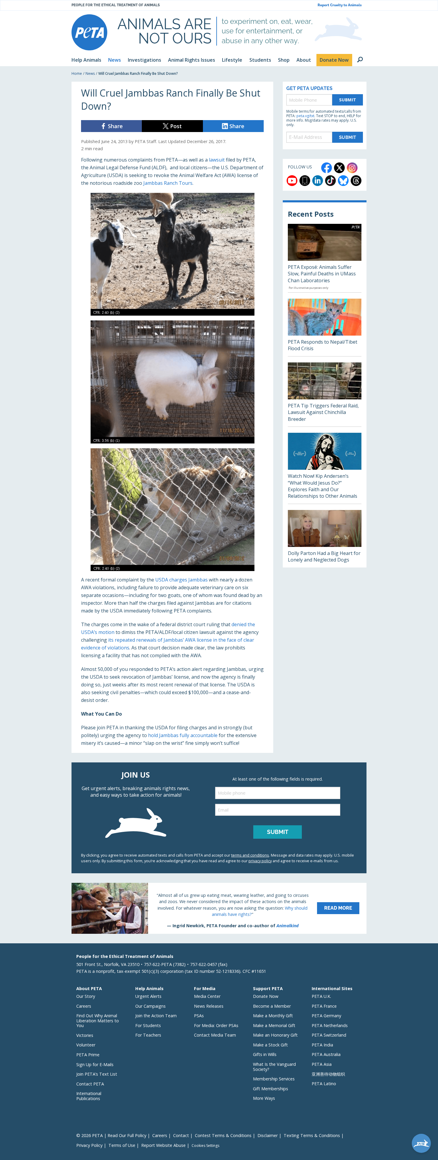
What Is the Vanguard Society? (274, 1066)
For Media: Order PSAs (216, 1025)
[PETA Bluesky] (343, 180)
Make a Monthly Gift (273, 1015)
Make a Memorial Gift (274, 1025)
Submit (347, 100)
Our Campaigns (150, 1006)
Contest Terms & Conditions (223, 1135)
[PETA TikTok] (330, 180)
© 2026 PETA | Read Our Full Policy (111, 1135)
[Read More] (219, 908)
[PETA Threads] (356, 180)
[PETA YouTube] (292, 180)
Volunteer (85, 1045)
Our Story (85, 996)
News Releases (208, 1006)
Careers (83, 1006)
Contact (181, 1135)
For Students (148, 1025)
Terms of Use (121, 1145)
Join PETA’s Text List (96, 1074)
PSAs (199, 1015)
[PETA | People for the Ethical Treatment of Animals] (89, 32)
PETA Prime (88, 1054)
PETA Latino (324, 1083)
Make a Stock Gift (270, 1045)
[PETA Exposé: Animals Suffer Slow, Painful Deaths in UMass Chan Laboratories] (324, 258)
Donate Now (265, 996)
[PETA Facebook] (326, 167)
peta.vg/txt (305, 115)
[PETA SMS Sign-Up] (304, 180)
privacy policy (260, 860)
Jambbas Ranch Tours (167, 183)
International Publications (88, 1096)
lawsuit (217, 159)
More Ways (264, 1098)
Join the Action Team (156, 1015)
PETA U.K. (321, 996)
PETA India (322, 1045)
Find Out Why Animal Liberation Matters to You (97, 1020)
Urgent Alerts (148, 996)
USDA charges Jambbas (181, 579)
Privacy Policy (89, 1145)
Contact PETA (90, 1084)
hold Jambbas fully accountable (183, 735)
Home (77, 73)
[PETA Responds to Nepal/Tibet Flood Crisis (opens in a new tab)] (324, 327)
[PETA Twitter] (339, 167)
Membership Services (274, 1079)
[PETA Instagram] (352, 167)
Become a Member (272, 1006)
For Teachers (148, 1035)
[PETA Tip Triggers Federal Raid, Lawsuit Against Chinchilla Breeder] (324, 394)
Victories (84, 1035)
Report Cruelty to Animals (340, 5)
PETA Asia (322, 1064)
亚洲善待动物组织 (328, 1074)
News (90, 73)
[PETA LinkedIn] (317, 180)
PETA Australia (326, 1054)
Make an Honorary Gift (275, 1035)
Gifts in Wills (265, 1054)
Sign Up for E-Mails (95, 1064)
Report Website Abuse (163, 1145)
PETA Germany (326, 1015)
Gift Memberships (270, 1088)
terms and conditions (250, 855)
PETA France (324, 1006)
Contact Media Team (215, 1035)
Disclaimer (267, 1135)
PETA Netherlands (330, 1025)
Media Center (207, 996)
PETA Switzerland (329, 1035)
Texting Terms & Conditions (312, 1135)
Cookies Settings (205, 1146)
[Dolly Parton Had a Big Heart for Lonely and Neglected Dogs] (324, 538)
